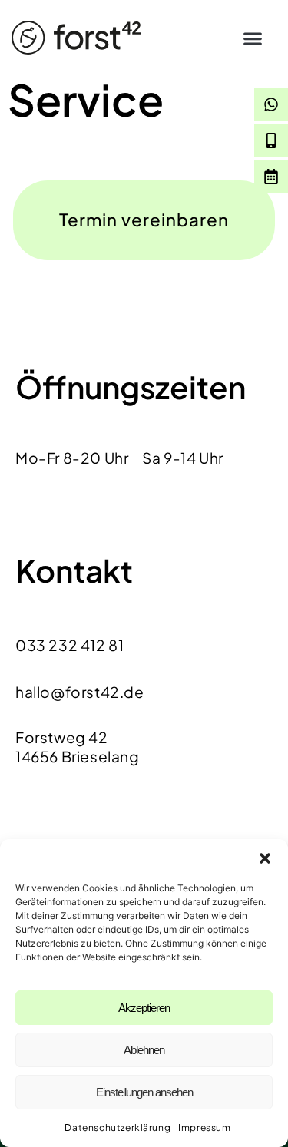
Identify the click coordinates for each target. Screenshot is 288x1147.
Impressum (204, 1127)
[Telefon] (271, 140)
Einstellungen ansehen (144, 1092)
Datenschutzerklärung (117, 1127)
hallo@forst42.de (79, 692)
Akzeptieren (144, 1007)
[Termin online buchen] (271, 176)
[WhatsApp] (271, 104)
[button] (265, 858)
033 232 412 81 (69, 645)
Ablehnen (144, 1049)
